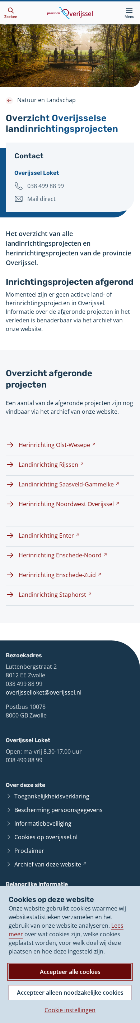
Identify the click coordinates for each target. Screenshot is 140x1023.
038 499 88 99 (45, 186)
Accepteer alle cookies (70, 972)
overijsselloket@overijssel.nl (43, 692)
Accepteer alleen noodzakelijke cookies (70, 992)
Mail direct (41, 199)
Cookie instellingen (70, 1010)
